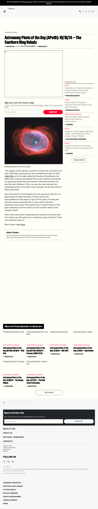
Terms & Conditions (9, 447)
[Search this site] (80, 12)
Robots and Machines (12, 497)
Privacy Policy (27, 2)
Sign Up (53, 112)
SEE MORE (49, 393)
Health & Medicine (10, 493)
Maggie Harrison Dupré (73, 95)
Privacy (67, 143)
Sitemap (5, 451)
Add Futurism (42, 46)
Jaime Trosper (10, 46)
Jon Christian (82, 139)
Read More (79, 160)
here (23, 224)
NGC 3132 (9, 176)
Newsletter (9, 429)
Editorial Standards (13, 437)
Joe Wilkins (69, 124)
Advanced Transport (12, 483)
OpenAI (67, 100)
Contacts (8, 441)
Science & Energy (10, 500)
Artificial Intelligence (13, 486)
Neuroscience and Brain (73, 114)
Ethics (67, 85)
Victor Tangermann (72, 139)
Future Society (9, 490)
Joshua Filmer (9, 386)
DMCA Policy (7, 449)
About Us (7, 433)
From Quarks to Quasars (11, 32)
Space (5, 503)
